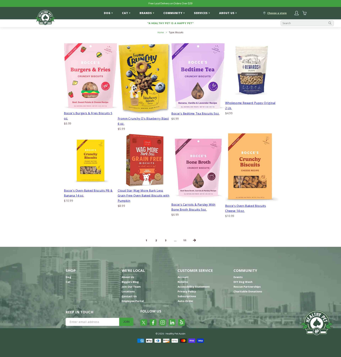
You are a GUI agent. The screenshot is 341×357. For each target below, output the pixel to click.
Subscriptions (187, 296)
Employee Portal (133, 301)
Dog (68, 277)
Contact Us (129, 296)
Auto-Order (185, 301)
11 (184, 240)
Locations (128, 291)
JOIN (126, 321)
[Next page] (194, 240)
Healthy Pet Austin (175, 333)
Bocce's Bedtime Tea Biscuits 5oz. (195, 114)
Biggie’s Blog (130, 281)
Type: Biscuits (176, 32)
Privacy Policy (187, 291)
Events (238, 277)
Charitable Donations (248, 291)
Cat (68, 281)
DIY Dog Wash (243, 281)
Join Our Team (131, 286)
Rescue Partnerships (247, 286)
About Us (128, 277)
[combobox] (307, 23)
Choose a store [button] (277, 13)
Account (183, 277)
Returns (183, 281)
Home (161, 32)
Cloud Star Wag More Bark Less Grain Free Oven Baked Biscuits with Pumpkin (143, 196)
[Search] (330, 23)
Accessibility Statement (194, 286)
